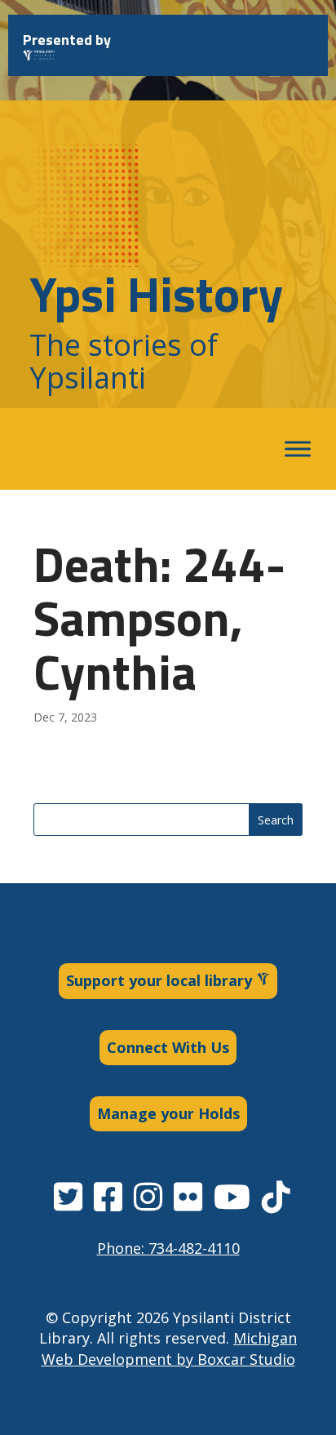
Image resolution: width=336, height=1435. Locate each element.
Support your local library (161, 980)
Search (276, 820)
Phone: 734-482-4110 (168, 1248)
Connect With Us (168, 1047)
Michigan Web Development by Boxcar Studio (170, 1348)
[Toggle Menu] (298, 449)
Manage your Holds (168, 1113)
